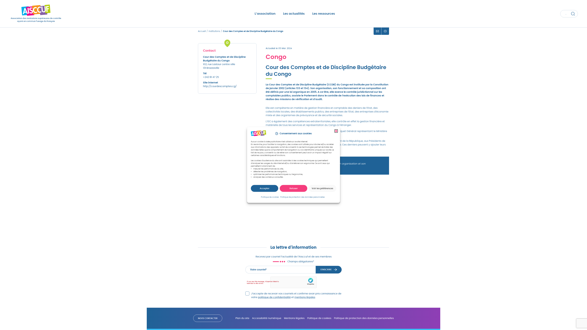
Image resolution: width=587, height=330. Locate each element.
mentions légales (304, 297)
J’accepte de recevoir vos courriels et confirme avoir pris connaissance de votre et (296, 295)
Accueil (202, 31)
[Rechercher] (573, 14)
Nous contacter (208, 318)
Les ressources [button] (323, 13)
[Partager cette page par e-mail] (377, 31)
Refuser (294, 188)
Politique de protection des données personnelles (364, 318)
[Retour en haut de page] (575, 318)
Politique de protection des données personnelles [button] (302, 197)
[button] (336, 131)
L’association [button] (265, 13)
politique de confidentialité (274, 297)
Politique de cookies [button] (270, 197)
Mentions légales (294, 318)
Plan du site (242, 318)
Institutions (214, 31)
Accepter (264, 188)
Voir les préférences (322, 188)
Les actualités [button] (294, 13)
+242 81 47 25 (211, 77)
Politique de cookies (319, 318)
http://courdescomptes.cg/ (220, 86)
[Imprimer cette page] (385, 31)
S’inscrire (326, 270)
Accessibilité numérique (266, 318)
